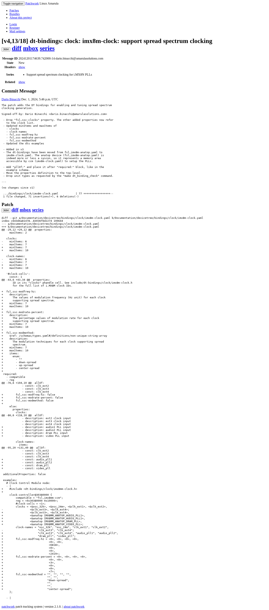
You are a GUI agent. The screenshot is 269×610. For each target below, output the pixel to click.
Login (13, 24)
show (22, 67)
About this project (20, 17)
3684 (6, 49)
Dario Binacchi (11, 99)
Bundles (14, 14)
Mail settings (17, 31)
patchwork (8, 606)
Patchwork (32, 3)
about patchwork (74, 606)
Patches (14, 10)
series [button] (47, 48)
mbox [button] (30, 48)
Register (14, 27)
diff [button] (16, 48)
